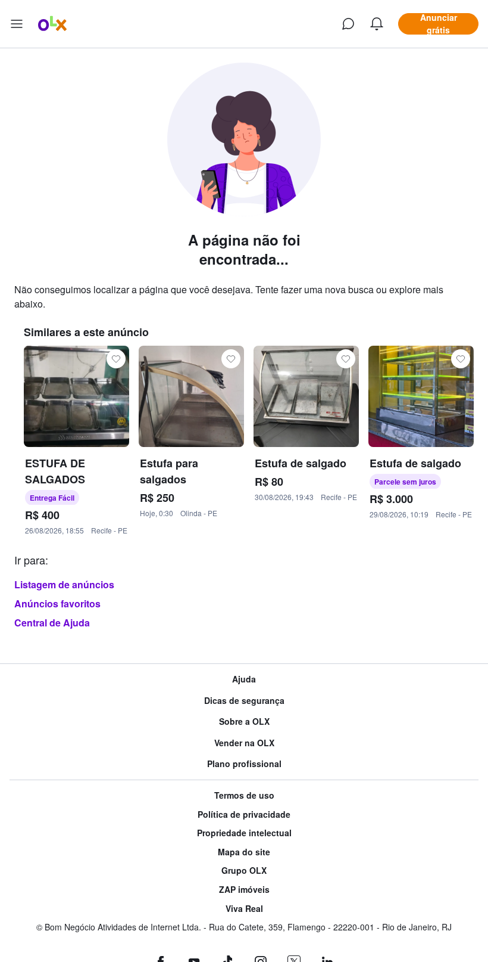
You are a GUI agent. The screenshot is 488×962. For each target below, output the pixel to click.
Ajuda (244, 679)
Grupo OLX (244, 870)
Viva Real (244, 908)
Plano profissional (244, 763)
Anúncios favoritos (57, 603)
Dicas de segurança (244, 700)
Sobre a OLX (244, 721)
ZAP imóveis (244, 889)
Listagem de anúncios (64, 584)
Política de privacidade (244, 814)
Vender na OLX (244, 743)
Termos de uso (244, 795)
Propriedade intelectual (244, 833)
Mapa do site (244, 852)
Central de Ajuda (52, 622)
